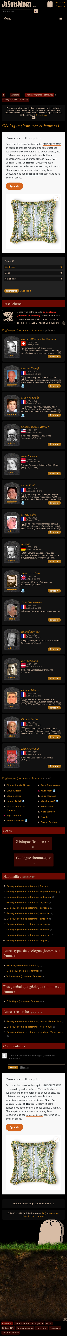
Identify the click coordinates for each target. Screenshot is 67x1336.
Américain (30, 432)
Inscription (60, 2)
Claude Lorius (29, 719)
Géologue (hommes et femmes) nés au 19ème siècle (34, 1021)
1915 (28, 635)
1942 (28, 489)
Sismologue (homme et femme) (23, 970)
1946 (28, 401)
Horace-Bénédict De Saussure (39, 339)
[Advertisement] (33, 56)
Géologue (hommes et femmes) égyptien (28, 908)
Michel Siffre (28, 514)
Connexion (60, 6)
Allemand (30, 549)
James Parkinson (31, 573)
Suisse (29, 345)
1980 (35, 635)
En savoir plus (41, 115)
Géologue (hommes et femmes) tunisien (27, 918)
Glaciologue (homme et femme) (23, 965)
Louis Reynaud (30, 748)
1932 (28, 723)
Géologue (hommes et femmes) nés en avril (29, 1026)
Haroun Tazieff (30, 368)
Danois (29, 462)
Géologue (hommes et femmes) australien (28, 913)
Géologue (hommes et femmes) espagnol (28, 929)
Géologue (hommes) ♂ (33, 859)
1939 (28, 518)
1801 (35, 547)
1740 (28, 342)
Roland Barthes (30, 631)
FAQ (44, 1213)
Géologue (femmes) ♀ (33, 843)
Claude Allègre (30, 690)
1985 (35, 430)
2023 (35, 723)
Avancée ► (26, 290)
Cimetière (14, 95)
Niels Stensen (29, 456)
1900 (28, 430)
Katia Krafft (28, 485)
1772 (28, 547)
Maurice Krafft (30, 397)
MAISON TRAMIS (52, 144)
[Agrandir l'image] (56, 198)
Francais (30, 374)
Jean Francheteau (31, 602)
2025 (35, 693)
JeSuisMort (17, 4)
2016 (35, 752)
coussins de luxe (34, 173)
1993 (35, 664)
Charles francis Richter (35, 427)
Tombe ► (54, 356)
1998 (35, 372)
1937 (28, 693)
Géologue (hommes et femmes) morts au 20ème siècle (35, 1032)
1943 (28, 606)
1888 (28, 664)
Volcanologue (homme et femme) (24, 976)
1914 (28, 372)
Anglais (29, 579)
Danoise (30, 666)
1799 (35, 342)
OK (33, 117)
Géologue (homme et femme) (15, 100)
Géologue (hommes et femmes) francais (27, 886)
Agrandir (14, 186)
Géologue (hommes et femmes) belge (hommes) (32, 891)
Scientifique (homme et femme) (39, 95)
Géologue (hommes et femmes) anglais (27, 940)
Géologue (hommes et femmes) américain (28, 935)
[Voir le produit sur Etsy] (33, 221)
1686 (35, 459)
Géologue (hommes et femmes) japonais (28, 924)
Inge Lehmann (29, 661)
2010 (35, 606)
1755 (28, 576)
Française (30, 491)
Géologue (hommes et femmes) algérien (27, 902)
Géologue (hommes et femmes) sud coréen (29, 897)
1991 (35, 401)
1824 (35, 576)
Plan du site (28, 1216)
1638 (28, 459)
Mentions (53, 1213)
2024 (35, 518)
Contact (41, 1216)
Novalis (25, 544)
